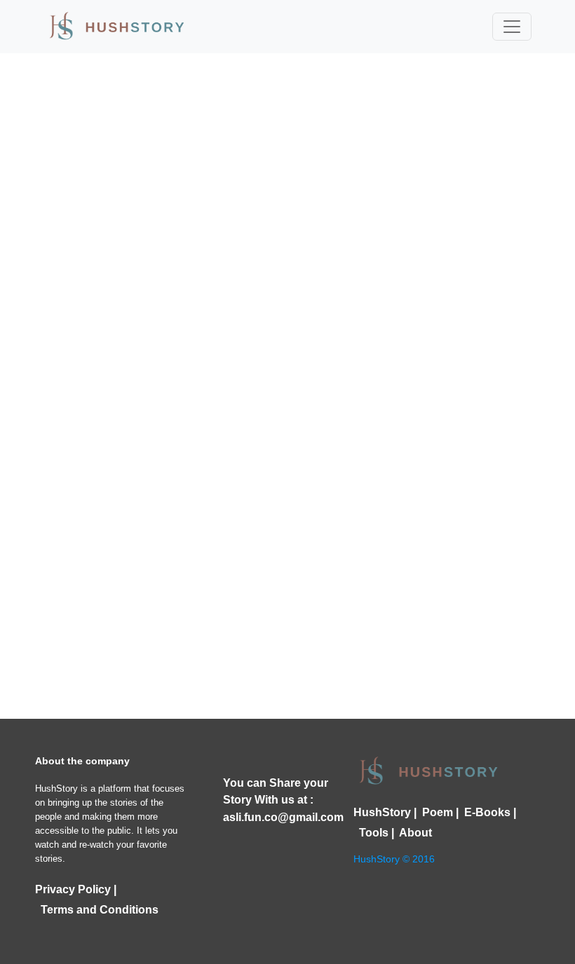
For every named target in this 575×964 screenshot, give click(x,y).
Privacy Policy (73, 889)
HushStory (382, 812)
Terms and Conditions (96, 910)
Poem (435, 812)
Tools (370, 833)
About (413, 833)
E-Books (484, 812)
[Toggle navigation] (512, 27)
